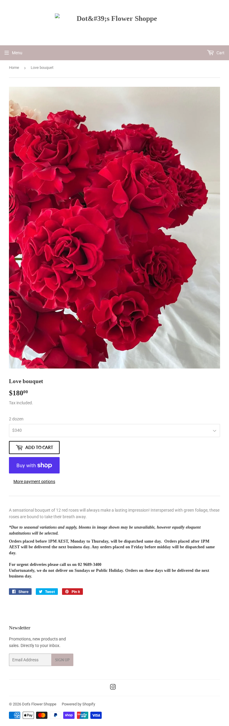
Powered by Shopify (78, 704)
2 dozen (16, 419)
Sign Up (62, 660)
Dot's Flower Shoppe (39, 704)
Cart (220, 52)
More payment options (34, 481)
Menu (17, 52)
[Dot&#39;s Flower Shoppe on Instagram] (113, 687)
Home (14, 67)
